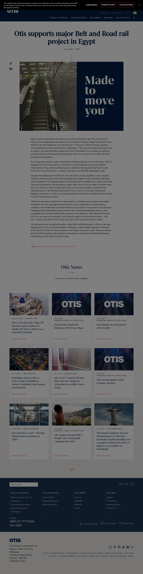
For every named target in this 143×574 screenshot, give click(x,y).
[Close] (139, 4)
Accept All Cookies (126, 5)
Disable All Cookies (108, 5)
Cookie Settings (91, 5)
